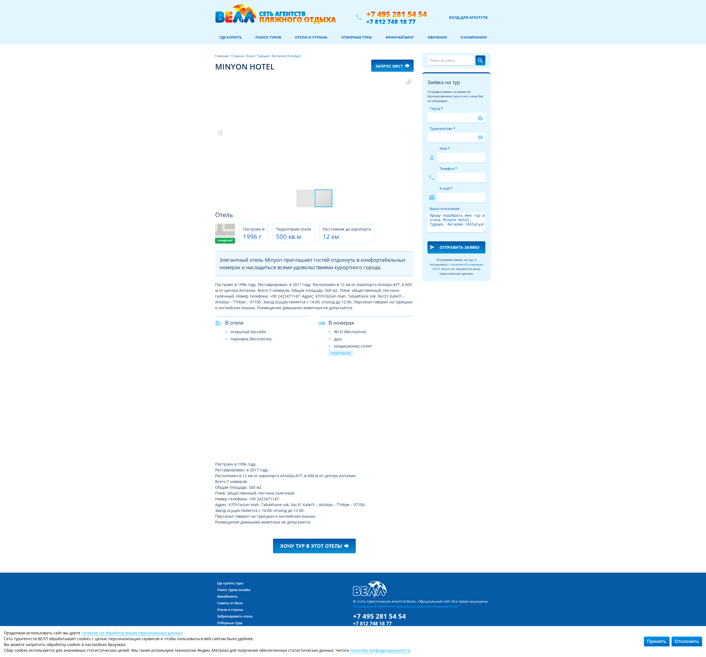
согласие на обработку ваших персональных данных (131, 632)
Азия (251, 56)
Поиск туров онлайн (233, 589)
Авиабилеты (227, 596)
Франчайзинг (400, 37)
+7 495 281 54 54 (396, 14)
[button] (408, 82)
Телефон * (448, 168)
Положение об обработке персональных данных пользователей (405, 606)
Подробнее (341, 353)
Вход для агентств (468, 17)
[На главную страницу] (275, 17)
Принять (656, 641)
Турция (263, 56)
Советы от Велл (230, 603)
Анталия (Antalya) (286, 56)
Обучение (437, 37)
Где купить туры (230, 583)
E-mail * (446, 188)
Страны (237, 56)
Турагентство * (442, 128)
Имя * (445, 148)
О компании (474, 37)
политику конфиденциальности (380, 650)
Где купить (230, 37)
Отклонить (687, 641)
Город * (436, 108)
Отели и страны (311, 37)
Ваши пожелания (444, 208)
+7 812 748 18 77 (391, 21)
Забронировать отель (235, 616)
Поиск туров (268, 37)
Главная (222, 56)
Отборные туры (356, 37)
